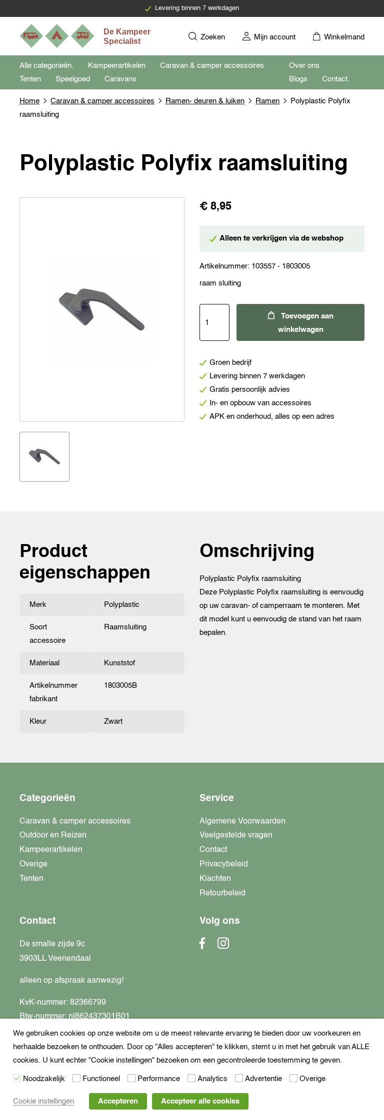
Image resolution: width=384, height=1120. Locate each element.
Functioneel (101, 1079)
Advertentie (263, 1079)
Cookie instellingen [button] (43, 1101)
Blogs (298, 79)
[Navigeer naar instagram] (223, 946)
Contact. (336, 79)
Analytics (213, 1079)
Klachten (215, 879)
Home (30, 101)
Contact (213, 850)
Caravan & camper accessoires (212, 65)
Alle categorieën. (47, 65)
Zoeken (211, 37)
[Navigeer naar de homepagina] (86, 36)
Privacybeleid (224, 864)
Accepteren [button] (118, 1101)
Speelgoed (73, 79)
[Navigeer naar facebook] (203, 946)
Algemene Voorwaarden (243, 822)
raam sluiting (220, 283)
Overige (34, 864)
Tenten (30, 79)
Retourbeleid (223, 893)
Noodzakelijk (44, 1079)
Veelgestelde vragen (236, 836)
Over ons (304, 65)
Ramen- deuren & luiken (205, 101)
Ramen (268, 101)
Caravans (120, 79)
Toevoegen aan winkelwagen (306, 322)
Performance (159, 1079)
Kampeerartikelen (117, 65)
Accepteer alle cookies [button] (200, 1101)
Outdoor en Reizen (53, 836)
